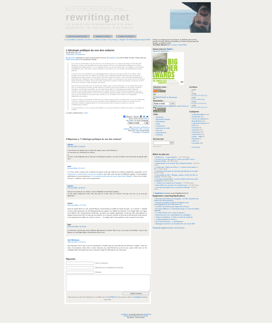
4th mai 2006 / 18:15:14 (76, 188)
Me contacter (144, 129)
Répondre (135, 129)
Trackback (145, 132)
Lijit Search (157, 146)
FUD (193, 125)
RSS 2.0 (113, 297)
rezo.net (159, 130)
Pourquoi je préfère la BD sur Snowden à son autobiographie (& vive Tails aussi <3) (171, 203)
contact (174, 45)
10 (202, 95)
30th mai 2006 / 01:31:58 (77, 226)
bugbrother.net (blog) (103, 36)
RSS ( (146, 119)
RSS (134, 130)
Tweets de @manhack (161, 51)
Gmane (181, 228)
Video (194, 141)
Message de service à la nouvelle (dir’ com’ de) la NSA (175, 224)
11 (204, 95)
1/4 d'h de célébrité (199, 119)
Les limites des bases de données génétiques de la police (177, 171)
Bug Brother (160, 121)
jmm (79, 53)
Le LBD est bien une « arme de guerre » (170, 213)
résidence (112, 58)
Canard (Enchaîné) (199, 123)
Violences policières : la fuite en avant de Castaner (174, 217)
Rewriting (195, 139)
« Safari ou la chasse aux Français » (169, 183)
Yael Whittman (73, 240)
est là (86, 113)
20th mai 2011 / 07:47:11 (77, 242)
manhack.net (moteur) (126, 36)
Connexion (196, 147)
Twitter (131, 120)
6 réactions (80, 54)
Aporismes (160, 117)
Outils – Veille (197, 136)
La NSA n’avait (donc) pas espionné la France (172, 206)
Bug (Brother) (197, 121)
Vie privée (195, 143)
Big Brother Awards (163, 119)
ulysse (70, 145)
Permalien (137, 132)
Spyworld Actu (161, 132)
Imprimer (127, 129)
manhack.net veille (163, 128)
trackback (138, 297)
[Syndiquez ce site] (159, 92)
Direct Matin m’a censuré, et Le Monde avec (172, 185)
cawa (158, 124)
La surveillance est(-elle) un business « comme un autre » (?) (88, 39)
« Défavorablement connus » (166, 219)
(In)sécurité (196, 116)
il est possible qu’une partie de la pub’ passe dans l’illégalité (112, 176)
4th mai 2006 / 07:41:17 (76, 168)
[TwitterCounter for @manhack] (165, 97)
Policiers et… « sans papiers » (167, 157)
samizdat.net (171, 228)
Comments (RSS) (142, 316)
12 (206, 95)
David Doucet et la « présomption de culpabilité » (173, 215)
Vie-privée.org (158, 228)
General (137, 127)
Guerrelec (195, 130)
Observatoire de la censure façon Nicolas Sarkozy (174, 163)
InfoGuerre (144, 127)
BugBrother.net (160, 193)
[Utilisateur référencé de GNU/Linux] (159, 109)
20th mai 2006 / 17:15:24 (77, 205)
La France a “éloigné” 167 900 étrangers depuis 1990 (130, 39)
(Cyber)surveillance (199, 114)
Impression (71, 54)
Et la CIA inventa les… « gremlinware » (170, 221)
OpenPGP (182, 45)
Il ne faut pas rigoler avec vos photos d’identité (173, 187)
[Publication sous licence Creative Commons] (159, 112)
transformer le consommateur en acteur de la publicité (85, 174)
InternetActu (160, 126)
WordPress (147, 314)
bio (169, 45)
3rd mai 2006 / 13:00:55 (76, 146)
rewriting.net (97, 17)
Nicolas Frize (70, 58)
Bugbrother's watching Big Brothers (169, 196)
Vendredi (159, 135)
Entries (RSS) (128, 316)
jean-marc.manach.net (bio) (78, 36)
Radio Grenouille (72, 59)
